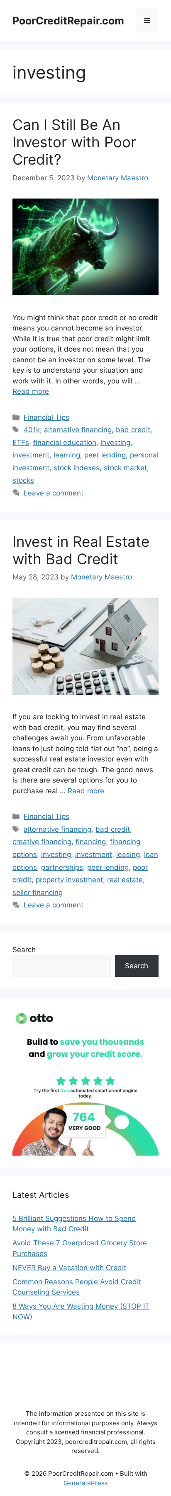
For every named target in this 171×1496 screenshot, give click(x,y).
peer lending (105, 455)
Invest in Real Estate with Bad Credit (80, 550)
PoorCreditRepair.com (68, 20)
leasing (128, 854)
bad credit (133, 430)
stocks (23, 480)
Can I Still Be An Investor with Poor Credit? (74, 142)
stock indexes (77, 468)
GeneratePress (86, 1483)
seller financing (37, 892)
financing (91, 842)
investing (115, 442)
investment (30, 455)
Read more (30, 391)
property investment (69, 880)
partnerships (62, 867)
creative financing (41, 842)
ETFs (20, 442)
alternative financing (78, 430)
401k (32, 430)
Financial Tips (46, 417)
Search (24, 949)
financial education (64, 442)
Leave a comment (53, 493)
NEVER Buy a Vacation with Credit (69, 1268)
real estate (125, 880)
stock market (125, 468)
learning (67, 455)
